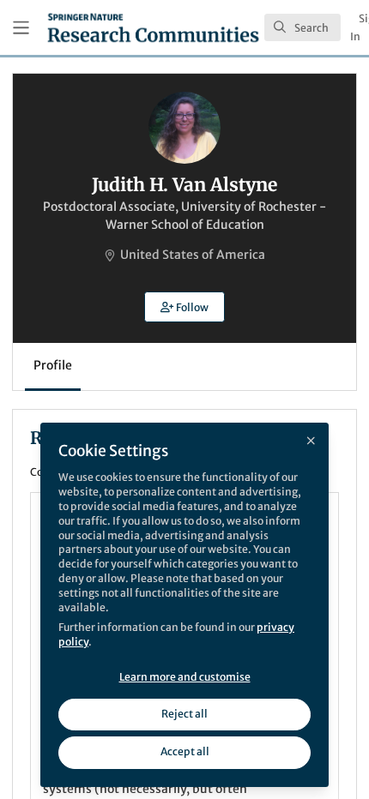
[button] (184, 306)
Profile (52, 365)
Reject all (184, 713)
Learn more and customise (185, 676)
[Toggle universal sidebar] (21, 28)
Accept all (184, 751)
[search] (302, 27)
